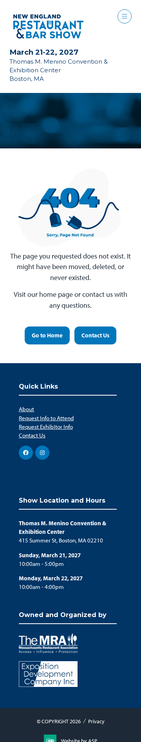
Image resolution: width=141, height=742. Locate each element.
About (26, 409)
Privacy (96, 721)
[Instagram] (42, 453)
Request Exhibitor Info (46, 426)
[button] (125, 16)
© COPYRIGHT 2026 (59, 721)
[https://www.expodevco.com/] (48, 684)
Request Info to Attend (46, 418)
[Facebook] (26, 453)
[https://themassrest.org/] (48, 651)
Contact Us (32, 435)
